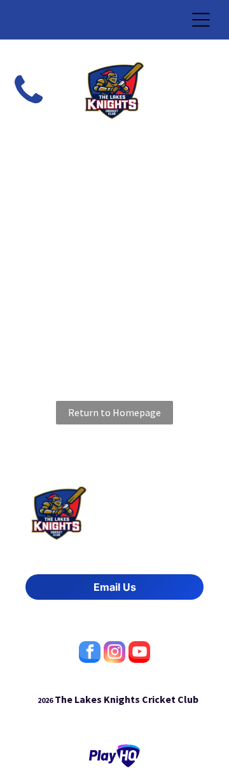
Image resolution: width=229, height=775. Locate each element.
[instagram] (114, 653)
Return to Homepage (114, 412)
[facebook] (90, 653)
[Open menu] (201, 19)
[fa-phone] (29, 105)
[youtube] (139, 653)
